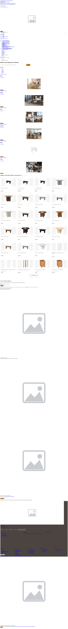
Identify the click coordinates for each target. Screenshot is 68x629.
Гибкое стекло (5, 44)
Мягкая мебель (5, 45)
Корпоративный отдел (3, 3)
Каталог (2, 31)
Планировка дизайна (5, 47)
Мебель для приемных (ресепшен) (7, 48)
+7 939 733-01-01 (8, 3)
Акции (4, 34)
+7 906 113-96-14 (7, 4)
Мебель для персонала (6, 40)
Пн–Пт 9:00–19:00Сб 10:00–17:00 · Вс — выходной (4, 1)
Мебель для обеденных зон (6, 43)
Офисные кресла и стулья (6, 41)
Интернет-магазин (2, 4)
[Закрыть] (65, 33)
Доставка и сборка (4, 0)
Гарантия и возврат (10, 0)
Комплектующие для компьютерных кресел (9, 46)
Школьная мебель (5, 49)
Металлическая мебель (6, 42)
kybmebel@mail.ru (13, 3)
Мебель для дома (5, 38)
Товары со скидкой (5, 36)
